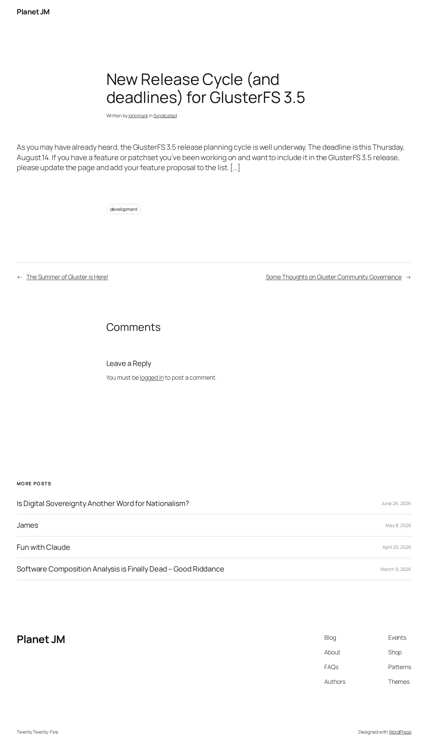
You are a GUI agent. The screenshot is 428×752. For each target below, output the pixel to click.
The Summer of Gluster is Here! (67, 277)
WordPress (400, 732)
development (124, 209)
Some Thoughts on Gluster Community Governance (334, 277)
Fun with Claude (43, 547)
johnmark (138, 115)
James (27, 525)
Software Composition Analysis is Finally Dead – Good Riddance (120, 569)
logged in (152, 377)
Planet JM (33, 12)
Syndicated (165, 115)
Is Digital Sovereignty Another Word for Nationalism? (103, 503)
